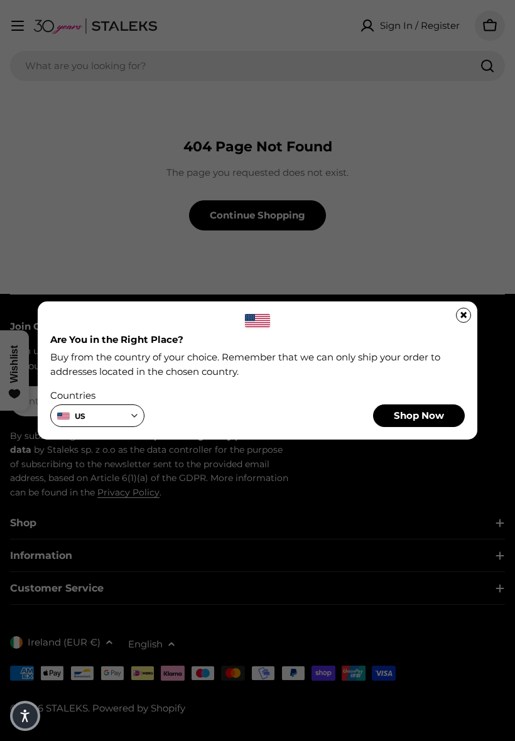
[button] (25, 716)
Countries (72, 395)
